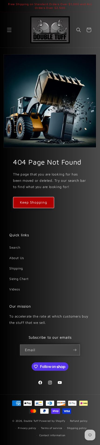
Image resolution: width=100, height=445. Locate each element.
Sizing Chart (18, 279)
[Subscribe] (75, 349)
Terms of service (51, 427)
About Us (16, 258)
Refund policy (79, 420)
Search (14, 247)
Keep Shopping (33, 202)
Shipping (16, 268)
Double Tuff (31, 420)
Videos (14, 289)
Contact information (52, 435)
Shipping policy (77, 427)
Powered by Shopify (52, 420)
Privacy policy (27, 427)
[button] (9, 30)
